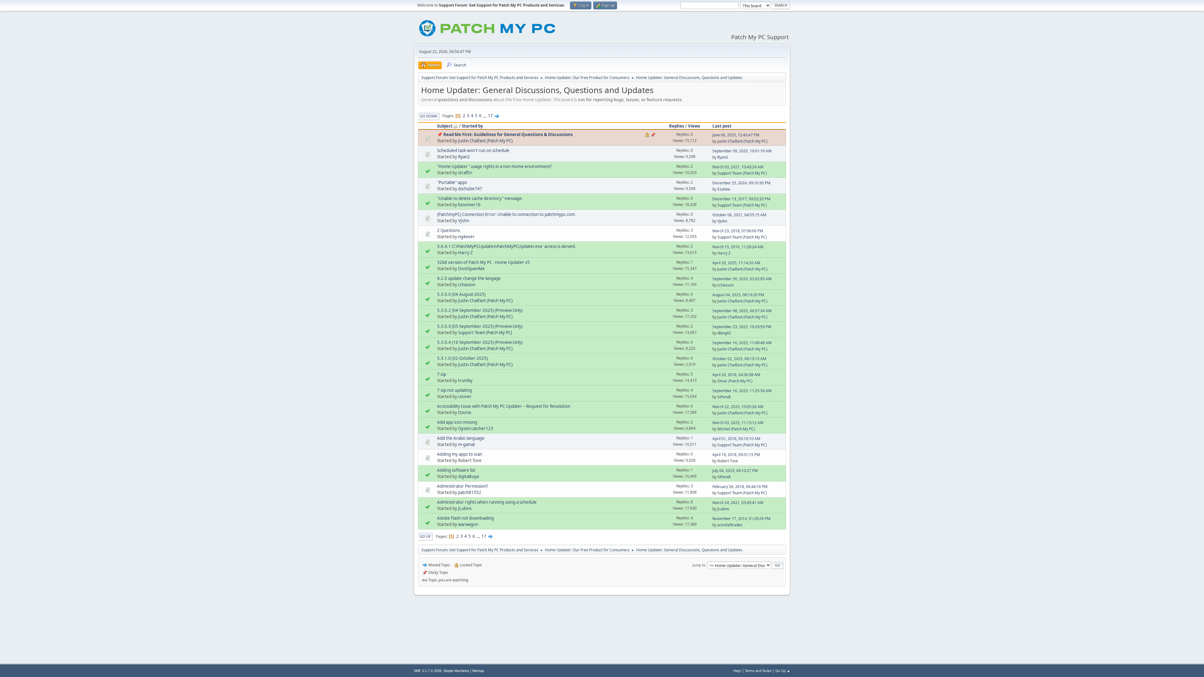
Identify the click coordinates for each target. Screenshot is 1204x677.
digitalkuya (468, 476)
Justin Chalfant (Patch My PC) (485, 141)
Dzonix (464, 412)
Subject (444, 126)
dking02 (724, 333)
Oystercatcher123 (475, 428)
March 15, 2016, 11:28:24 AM (737, 246)
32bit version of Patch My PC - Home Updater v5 (483, 262)
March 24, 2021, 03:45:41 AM (737, 502)
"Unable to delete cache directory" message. (480, 198)
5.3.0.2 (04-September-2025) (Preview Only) (480, 310)
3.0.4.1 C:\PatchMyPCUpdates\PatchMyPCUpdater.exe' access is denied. (506, 246)
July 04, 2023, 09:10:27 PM (735, 470)
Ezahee (723, 189)
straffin (465, 173)
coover (465, 396)
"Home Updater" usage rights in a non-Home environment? (494, 166)
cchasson (466, 284)
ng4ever (466, 236)
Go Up (425, 536)
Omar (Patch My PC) (734, 381)
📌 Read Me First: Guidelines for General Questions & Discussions (505, 134)
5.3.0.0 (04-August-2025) (461, 294)
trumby (465, 380)
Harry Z (465, 252)
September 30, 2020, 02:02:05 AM (742, 278)
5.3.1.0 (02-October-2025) (462, 358)
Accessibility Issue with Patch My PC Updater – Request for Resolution (503, 406)
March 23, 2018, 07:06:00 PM (737, 231)
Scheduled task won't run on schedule (473, 150)
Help (737, 670)
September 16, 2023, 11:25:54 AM (742, 390)
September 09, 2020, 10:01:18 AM (742, 151)
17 (490, 115)
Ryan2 (464, 157)
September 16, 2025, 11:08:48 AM (742, 342)
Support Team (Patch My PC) (742, 173)
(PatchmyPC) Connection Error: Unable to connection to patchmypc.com (506, 214)
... (485, 115)
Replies (676, 126)
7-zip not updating (454, 390)
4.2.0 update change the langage (469, 278)
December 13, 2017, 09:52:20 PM (741, 199)
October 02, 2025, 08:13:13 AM (739, 358)
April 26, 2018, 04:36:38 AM (736, 374)
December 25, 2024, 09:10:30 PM (741, 183)
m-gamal (466, 444)
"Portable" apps (452, 182)
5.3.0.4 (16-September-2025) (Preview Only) (480, 342)
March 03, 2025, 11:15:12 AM (737, 422)
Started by (472, 126)
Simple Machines (456, 671)
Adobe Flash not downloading (465, 518)
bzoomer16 (469, 204)
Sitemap (478, 671)
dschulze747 (470, 189)
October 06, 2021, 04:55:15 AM (739, 215)
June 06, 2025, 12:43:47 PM (735, 135)
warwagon (468, 524)
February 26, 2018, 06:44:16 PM (740, 486)
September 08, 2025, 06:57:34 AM (742, 310)
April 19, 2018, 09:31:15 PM (736, 454)
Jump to (699, 565)
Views (694, 126)
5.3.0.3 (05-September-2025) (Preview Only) (480, 326)
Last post (721, 126)
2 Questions (448, 230)
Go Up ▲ (782, 670)
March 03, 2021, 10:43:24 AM (737, 167)
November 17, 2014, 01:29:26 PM (741, 518)
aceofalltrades (729, 524)
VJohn (463, 220)
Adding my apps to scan (459, 454)
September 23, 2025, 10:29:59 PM (741, 326)
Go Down (428, 116)
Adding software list (456, 470)
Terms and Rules (758, 670)
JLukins (465, 508)
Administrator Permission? (462, 486)
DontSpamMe (471, 268)
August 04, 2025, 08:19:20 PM (738, 294)
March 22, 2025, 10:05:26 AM (737, 406)
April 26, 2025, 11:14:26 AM (736, 262)
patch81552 (469, 492)
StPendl (724, 397)
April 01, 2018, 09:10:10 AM (736, 438)
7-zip (441, 374)
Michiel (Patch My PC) (736, 429)
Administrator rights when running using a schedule (487, 502)
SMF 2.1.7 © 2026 (427, 671)
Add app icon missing (457, 422)
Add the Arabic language (460, 438)
